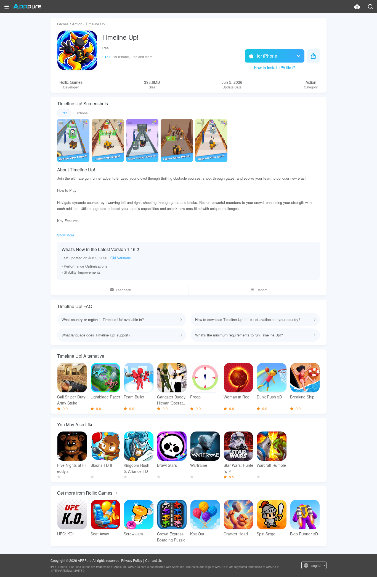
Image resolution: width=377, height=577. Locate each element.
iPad (64, 112)
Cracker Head (236, 533)
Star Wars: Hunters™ (238, 468)
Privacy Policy (131, 560)
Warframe (198, 465)
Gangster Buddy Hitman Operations (171, 400)
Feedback (123, 289)
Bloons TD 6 (101, 465)
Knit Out (197, 533)
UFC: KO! (65, 533)
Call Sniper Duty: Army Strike (71, 400)
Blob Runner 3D (304, 533)
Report (261, 289)
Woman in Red (236, 397)
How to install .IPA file (272, 67)
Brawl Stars (167, 465)
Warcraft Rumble (271, 465)
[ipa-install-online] (357, 6)
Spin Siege (266, 533)
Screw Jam (133, 533)
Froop (195, 397)
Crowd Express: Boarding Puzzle (171, 537)
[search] (370, 6)
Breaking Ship (302, 397)
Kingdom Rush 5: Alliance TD (136, 468)
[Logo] (27, 6)
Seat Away (100, 533)
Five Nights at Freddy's (71, 468)
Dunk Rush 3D (269, 397)
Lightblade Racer (105, 397)
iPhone (82, 112)
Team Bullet (134, 397)
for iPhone (267, 56)
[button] (6, 6)
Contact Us (153, 560)
